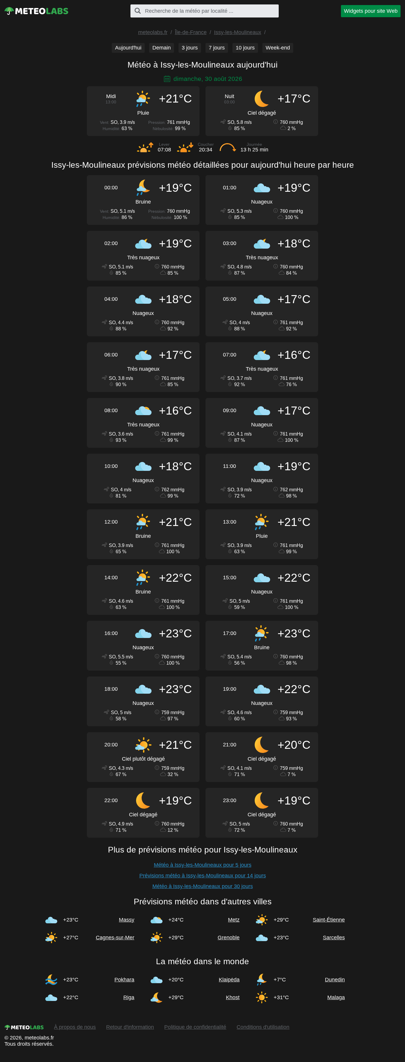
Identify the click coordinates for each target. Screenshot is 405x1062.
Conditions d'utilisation (263, 1027)
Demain (161, 48)
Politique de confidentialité (195, 1027)
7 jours (217, 48)
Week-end (278, 48)
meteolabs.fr (153, 32)
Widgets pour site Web (371, 11)
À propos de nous (75, 1027)
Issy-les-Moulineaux (237, 32)
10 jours (245, 48)
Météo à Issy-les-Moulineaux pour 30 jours (202, 886)
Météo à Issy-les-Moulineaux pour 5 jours (202, 865)
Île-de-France (191, 32)
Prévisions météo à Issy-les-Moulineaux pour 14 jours (202, 876)
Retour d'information (130, 1027)
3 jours (190, 48)
